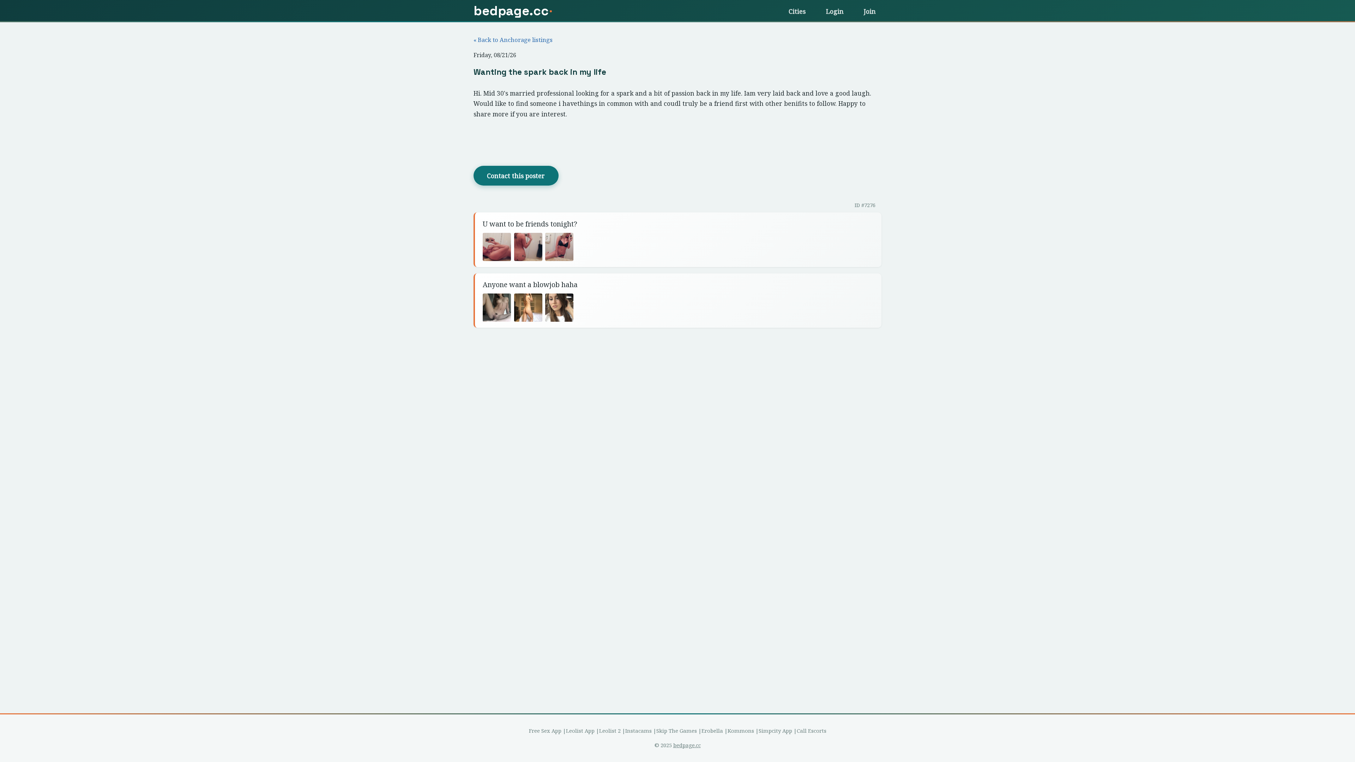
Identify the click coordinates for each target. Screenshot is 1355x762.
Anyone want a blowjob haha (530, 284)
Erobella (712, 730)
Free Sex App (545, 730)
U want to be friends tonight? (530, 224)
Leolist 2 (610, 730)
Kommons (741, 730)
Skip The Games (676, 730)
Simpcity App (775, 730)
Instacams (638, 730)
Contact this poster (516, 175)
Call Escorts (811, 730)
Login (835, 11)
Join (870, 11)
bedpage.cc (687, 745)
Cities (797, 11)
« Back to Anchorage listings (513, 40)
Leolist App (580, 730)
